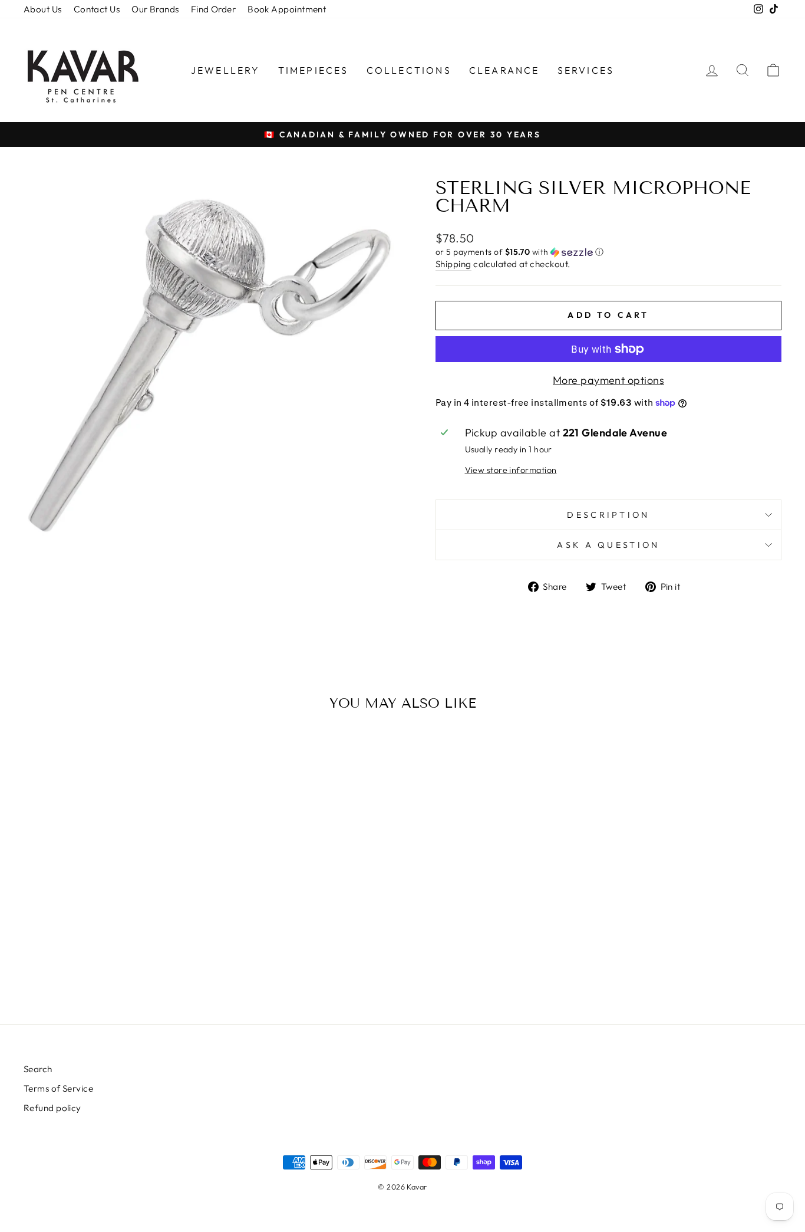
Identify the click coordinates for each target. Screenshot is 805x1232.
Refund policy (52, 1107)
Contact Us (97, 9)
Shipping (453, 264)
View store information (511, 470)
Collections (409, 70)
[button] (608, 252)
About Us (43, 9)
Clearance (504, 70)
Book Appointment (287, 9)
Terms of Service (58, 1088)
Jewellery (225, 70)
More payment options (608, 380)
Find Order (213, 9)
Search (38, 1069)
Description (608, 515)
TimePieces (313, 70)
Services (586, 70)
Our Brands (155, 9)
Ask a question (608, 545)
